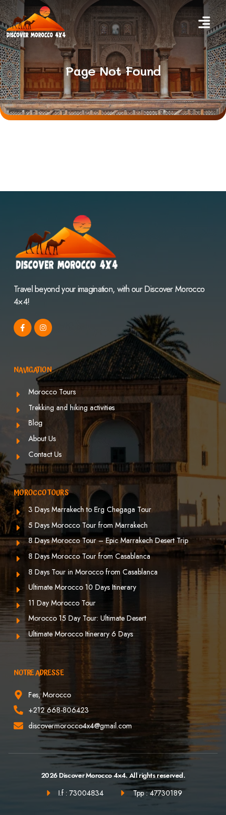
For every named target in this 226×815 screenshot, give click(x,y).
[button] (204, 23)
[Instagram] (43, 328)
